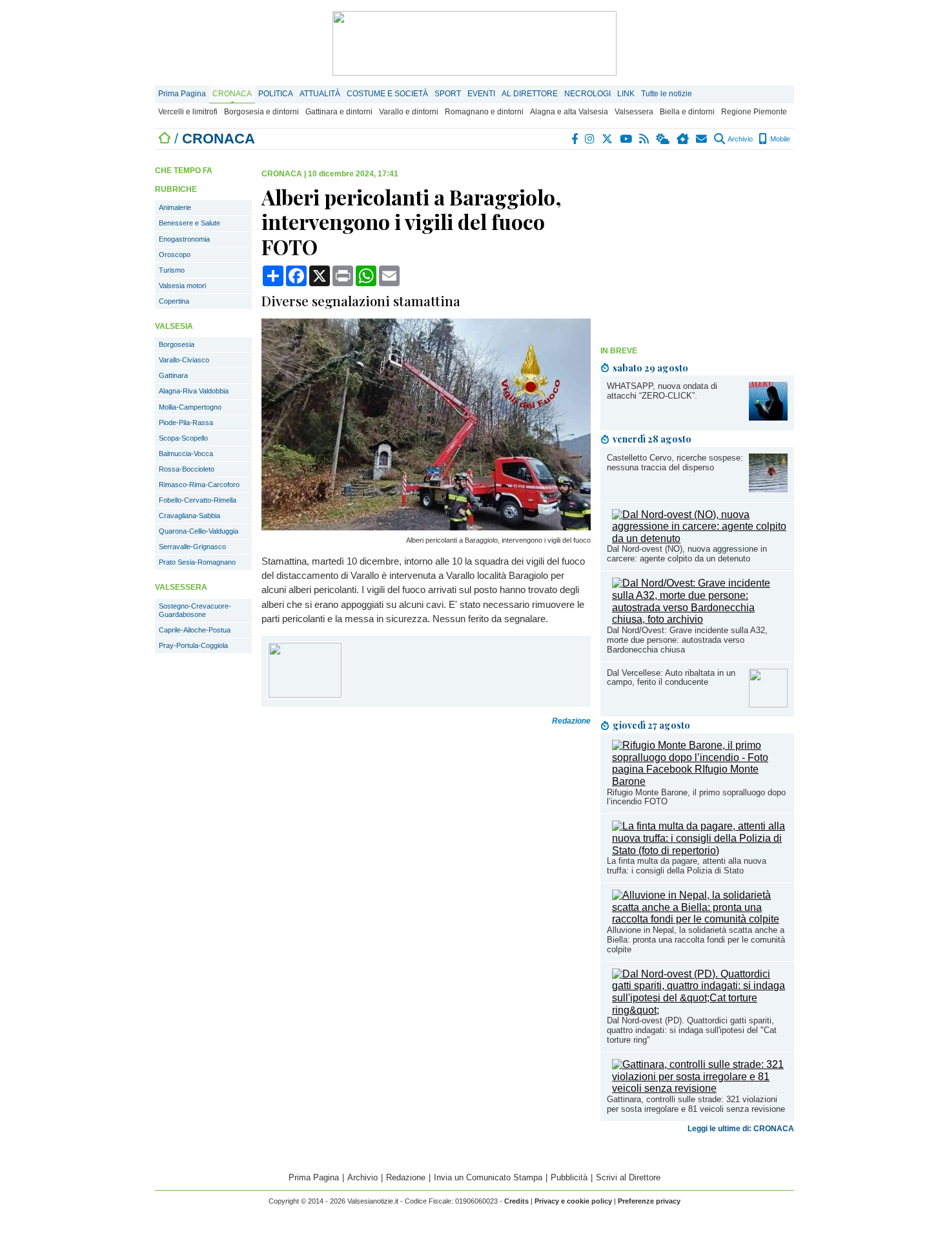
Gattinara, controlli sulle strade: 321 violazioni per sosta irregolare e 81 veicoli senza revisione (696, 1104)
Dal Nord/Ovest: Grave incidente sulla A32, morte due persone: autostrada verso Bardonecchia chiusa (687, 639)
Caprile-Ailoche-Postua (194, 630)
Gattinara (173, 375)
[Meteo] (663, 139)
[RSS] (644, 139)
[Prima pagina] (164, 139)
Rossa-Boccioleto (186, 469)
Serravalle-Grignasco (192, 546)
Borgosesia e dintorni (261, 111)
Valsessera (634, 111)
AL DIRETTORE (530, 93)
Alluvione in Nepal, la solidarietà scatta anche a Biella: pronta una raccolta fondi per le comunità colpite (696, 939)
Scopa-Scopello (183, 438)
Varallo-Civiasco (184, 360)
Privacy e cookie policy (573, 1201)
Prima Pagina (182, 93)
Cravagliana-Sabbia (189, 515)
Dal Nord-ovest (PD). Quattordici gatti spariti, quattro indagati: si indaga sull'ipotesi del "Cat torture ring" (692, 1030)
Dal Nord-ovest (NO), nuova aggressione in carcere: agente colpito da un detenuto (687, 553)
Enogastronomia (184, 239)
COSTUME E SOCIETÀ (387, 93)
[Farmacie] (683, 139)
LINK (626, 93)
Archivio (739, 139)
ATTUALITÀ (320, 93)
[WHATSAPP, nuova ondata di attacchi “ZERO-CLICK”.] (768, 417)
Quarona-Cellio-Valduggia (198, 531)
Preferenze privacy (649, 1201)
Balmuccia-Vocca (186, 453)
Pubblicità (569, 1177)
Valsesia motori (182, 285)
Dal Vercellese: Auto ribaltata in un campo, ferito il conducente (671, 677)
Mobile (779, 139)
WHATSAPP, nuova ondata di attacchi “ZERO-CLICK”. (662, 391)
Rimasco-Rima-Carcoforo (199, 484)
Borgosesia (176, 344)
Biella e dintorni (687, 111)
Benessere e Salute (189, 223)
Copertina (174, 301)
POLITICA (275, 93)
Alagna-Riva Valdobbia (194, 391)
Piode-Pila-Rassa (186, 422)
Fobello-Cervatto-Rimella (197, 500)
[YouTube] (626, 139)
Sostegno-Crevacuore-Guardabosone (195, 610)
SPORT (447, 93)
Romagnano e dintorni (484, 111)
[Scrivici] (702, 139)
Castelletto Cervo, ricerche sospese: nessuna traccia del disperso (675, 462)
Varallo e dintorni (408, 111)
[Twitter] (608, 139)
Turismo (172, 270)
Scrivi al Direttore (628, 1177)
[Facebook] (575, 139)
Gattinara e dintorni (338, 111)
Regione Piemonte (754, 111)
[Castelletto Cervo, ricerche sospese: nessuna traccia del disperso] (768, 488)
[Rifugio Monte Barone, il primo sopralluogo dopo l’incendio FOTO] (700, 781)
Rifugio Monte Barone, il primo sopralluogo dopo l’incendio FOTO (696, 797)
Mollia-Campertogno (190, 407)
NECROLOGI (587, 93)
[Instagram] (590, 139)
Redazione (405, 1177)
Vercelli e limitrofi (188, 111)
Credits (516, 1201)
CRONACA (232, 93)
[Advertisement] (697, 250)
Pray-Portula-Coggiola (193, 645)
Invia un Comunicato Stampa (488, 1177)
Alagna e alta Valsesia (569, 111)
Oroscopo (174, 254)
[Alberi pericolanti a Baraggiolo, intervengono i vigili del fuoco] (426, 526)
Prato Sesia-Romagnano (197, 562)
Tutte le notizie (666, 93)
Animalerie (175, 207)
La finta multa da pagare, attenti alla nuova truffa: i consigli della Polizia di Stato (686, 865)
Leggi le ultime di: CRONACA (741, 1128)
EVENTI (481, 93)
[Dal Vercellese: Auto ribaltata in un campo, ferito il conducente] (768, 703)
